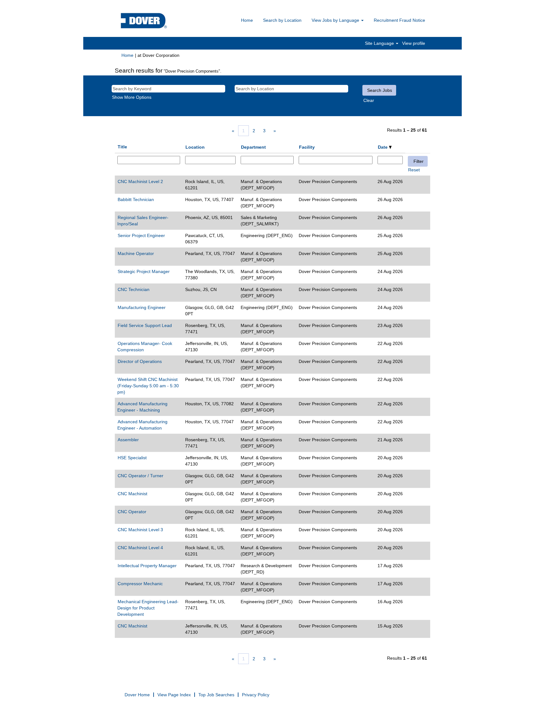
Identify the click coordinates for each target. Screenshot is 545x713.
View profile (413, 43)
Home (247, 20)
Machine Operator (136, 253)
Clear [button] (368, 100)
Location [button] (195, 147)
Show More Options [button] (131, 97)
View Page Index (174, 694)
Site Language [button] (380, 43)
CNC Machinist (132, 493)
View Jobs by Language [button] (336, 20)
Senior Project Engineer (141, 235)
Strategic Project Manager (144, 271)
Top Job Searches (216, 694)
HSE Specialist (132, 457)
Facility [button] (307, 147)
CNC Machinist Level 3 (140, 529)
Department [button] (253, 147)
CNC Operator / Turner (140, 475)
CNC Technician (133, 289)
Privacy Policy (255, 694)
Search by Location (282, 20)
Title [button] (122, 146)
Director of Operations (140, 361)
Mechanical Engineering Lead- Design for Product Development (148, 608)
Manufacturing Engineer (142, 307)
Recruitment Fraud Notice (399, 20)
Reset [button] (414, 169)
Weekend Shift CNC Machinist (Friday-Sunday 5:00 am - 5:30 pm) (148, 386)
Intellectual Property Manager (147, 565)
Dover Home (137, 694)
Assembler (128, 439)
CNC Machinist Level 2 (140, 181)
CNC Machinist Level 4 (140, 547)
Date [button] (383, 147)
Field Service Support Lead (145, 325)
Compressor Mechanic (140, 583)
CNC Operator (132, 511)
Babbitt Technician (136, 199)
